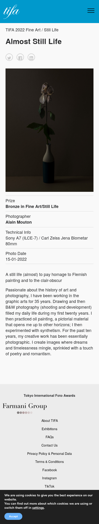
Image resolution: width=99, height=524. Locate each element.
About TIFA (49, 420)
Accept (13, 516)
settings (38, 508)
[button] (9, 57)
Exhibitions (49, 428)
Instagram (49, 478)
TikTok (49, 486)
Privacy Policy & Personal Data (49, 453)
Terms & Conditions (49, 461)
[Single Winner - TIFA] (11, 12)
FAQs (50, 437)
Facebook (49, 470)
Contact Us (49, 445)
